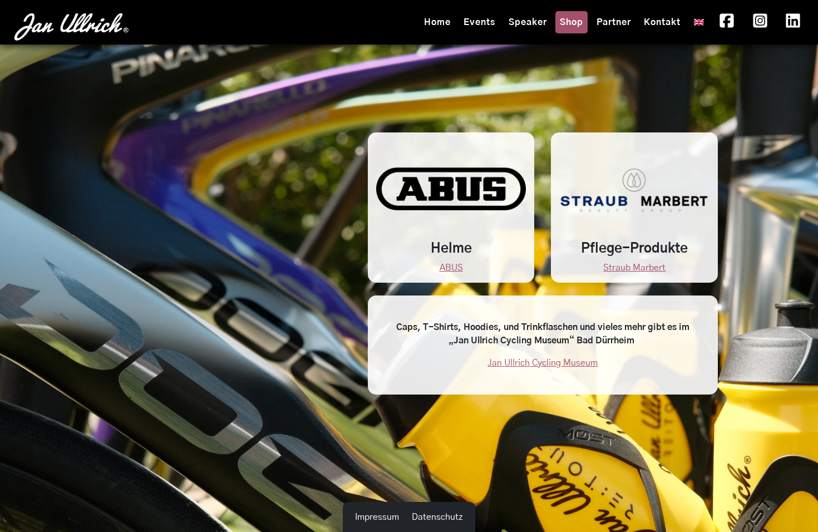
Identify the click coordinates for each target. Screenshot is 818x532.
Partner (614, 22)
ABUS (451, 267)
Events (479, 22)
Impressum (377, 517)
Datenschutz (437, 517)
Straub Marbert (634, 267)
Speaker (528, 22)
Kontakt (662, 22)
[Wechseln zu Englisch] (698, 22)
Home (437, 22)
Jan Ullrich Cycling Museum (542, 362)
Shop (571, 22)
